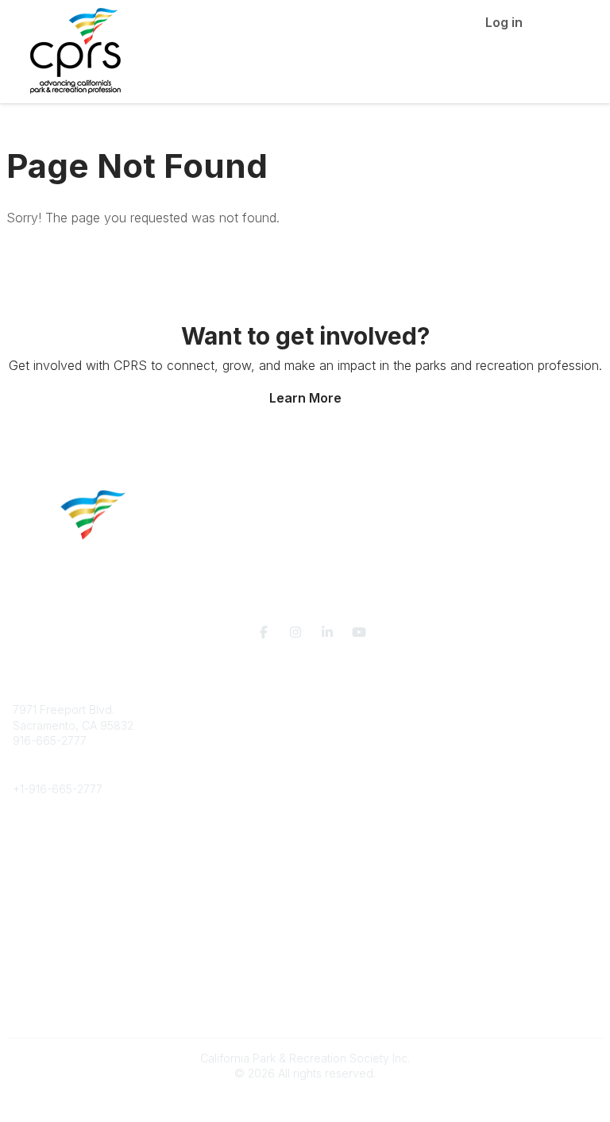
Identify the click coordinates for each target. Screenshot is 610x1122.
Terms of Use (48, 1017)
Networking (42, 916)
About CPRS (44, 836)
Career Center (50, 867)
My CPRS (37, 947)
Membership (45, 931)
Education (38, 852)
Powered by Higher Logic (305, 1102)
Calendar (36, 963)
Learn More (305, 398)
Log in (504, 22)
